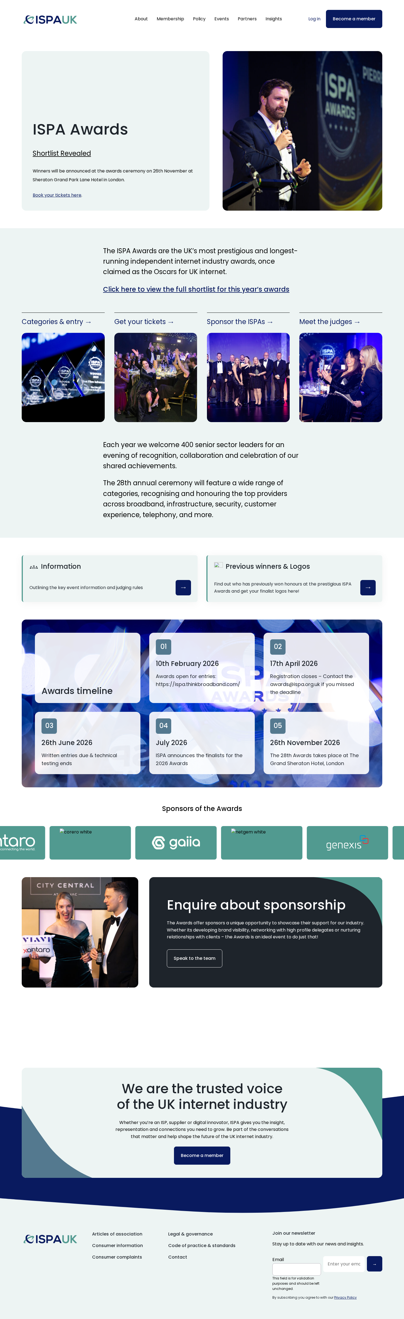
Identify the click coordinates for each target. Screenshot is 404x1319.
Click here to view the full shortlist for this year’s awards (196, 289)
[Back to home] (50, 19)
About (141, 19)
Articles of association (117, 1234)
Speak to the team (194, 958)
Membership (170, 19)
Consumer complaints (117, 1257)
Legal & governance (190, 1234)
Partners (247, 19)
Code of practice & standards (202, 1245)
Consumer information (117, 1245)
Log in (314, 19)
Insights (273, 19)
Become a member (354, 19)
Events (221, 19)
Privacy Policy (345, 1297)
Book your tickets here (57, 195)
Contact (177, 1257)
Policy (199, 19)
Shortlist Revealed (62, 153)
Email (278, 1259)
